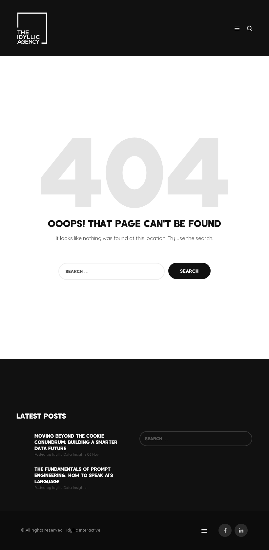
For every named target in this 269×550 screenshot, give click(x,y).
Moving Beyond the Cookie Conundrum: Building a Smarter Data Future (75, 442)
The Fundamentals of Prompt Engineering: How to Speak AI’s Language (73, 475)
